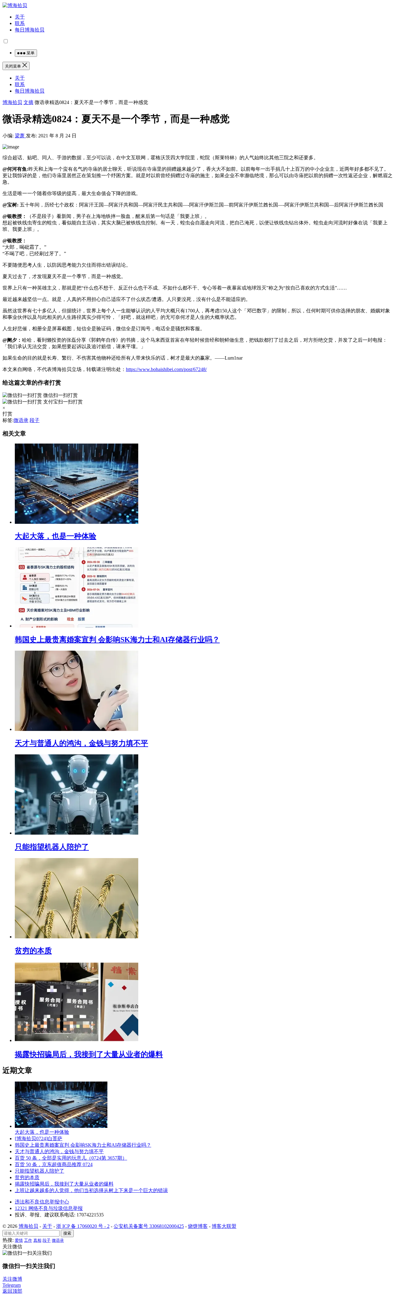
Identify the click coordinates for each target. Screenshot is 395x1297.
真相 (37, 1240)
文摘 (28, 102)
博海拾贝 (12, 102)
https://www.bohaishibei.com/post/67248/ (166, 369)
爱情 (19, 1240)
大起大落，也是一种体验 (55, 536)
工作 (28, 1240)
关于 (20, 16)
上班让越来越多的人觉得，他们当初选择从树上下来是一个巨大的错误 (91, 1190)
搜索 (67, 1233)
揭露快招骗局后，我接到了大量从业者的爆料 (89, 1054)
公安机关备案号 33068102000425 (149, 1226)
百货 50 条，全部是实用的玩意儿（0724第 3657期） (71, 1158)
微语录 (21, 420)
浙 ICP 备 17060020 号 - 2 (83, 1226)
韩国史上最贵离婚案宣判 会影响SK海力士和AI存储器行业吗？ (117, 640)
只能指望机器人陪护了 (52, 847)
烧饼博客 (198, 1226)
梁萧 (20, 135)
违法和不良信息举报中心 (42, 1201)
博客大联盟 (224, 1226)
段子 (35, 420)
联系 (20, 23)
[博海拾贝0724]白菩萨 (38, 1138)
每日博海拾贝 (29, 29)
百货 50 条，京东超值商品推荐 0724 (54, 1164)
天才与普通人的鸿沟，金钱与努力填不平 (81, 743)
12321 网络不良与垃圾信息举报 (49, 1208)
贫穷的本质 (33, 951)
